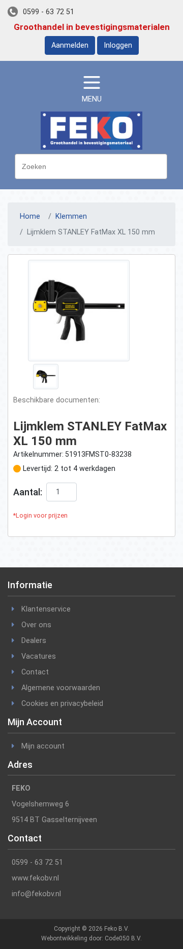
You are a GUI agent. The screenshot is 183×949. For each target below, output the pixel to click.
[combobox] (91, 166)
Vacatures (38, 656)
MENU (92, 99)
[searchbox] (93, 165)
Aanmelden (69, 45)
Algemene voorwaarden (60, 688)
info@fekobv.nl (36, 894)
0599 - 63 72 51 (48, 12)
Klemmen (71, 216)
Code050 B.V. (123, 938)
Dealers (33, 640)
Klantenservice (46, 609)
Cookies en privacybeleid (62, 703)
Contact (35, 672)
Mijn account (43, 746)
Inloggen (118, 45)
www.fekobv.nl (35, 878)
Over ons (36, 625)
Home (30, 216)
